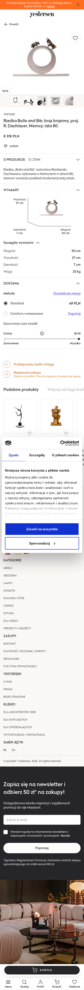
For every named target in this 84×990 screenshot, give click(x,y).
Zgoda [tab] (13, 455)
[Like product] (75, 38)
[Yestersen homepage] (42, 14)
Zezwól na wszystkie (42, 529)
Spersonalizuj (39, 543)
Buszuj (51, 6)
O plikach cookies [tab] (65, 455)
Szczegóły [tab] (37, 455)
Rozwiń (65, 835)
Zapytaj (74, 313)
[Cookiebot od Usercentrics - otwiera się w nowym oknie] (60, 443)
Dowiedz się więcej (69, 376)
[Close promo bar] (78, 4)
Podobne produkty (21, 389)
